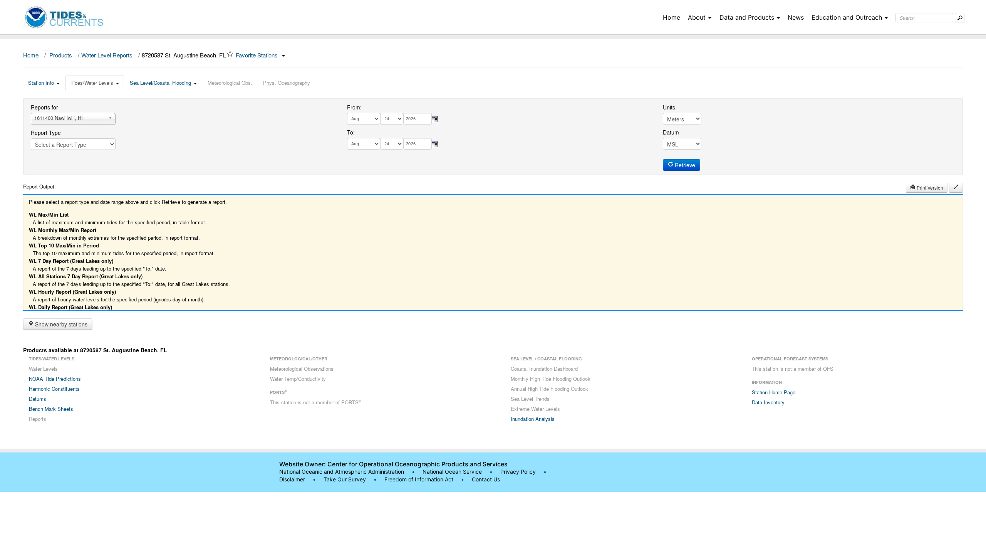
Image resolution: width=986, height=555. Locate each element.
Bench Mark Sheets (51, 408)
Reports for (44, 107)
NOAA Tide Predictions (55, 378)
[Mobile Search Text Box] (959, 17)
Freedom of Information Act (418, 479)
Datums (37, 398)
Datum (671, 132)
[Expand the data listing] (956, 188)
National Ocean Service (452, 471)
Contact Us (486, 479)
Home (671, 17)
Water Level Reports (106, 55)
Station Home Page (773, 392)
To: (351, 132)
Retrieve (684, 165)
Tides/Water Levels (91, 82)
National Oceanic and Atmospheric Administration (341, 471)
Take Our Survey (345, 479)
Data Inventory (768, 402)
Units (669, 107)
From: (354, 107)
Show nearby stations (60, 324)
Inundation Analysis (533, 418)
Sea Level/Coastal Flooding (160, 82)
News (796, 17)
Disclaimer (292, 479)
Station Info (41, 82)
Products (60, 55)
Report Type (46, 132)
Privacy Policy (518, 471)
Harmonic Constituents (54, 388)
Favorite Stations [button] (257, 55)
